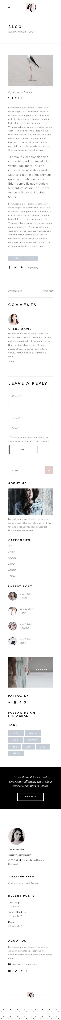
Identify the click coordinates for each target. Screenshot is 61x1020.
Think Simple (14, 902)
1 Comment (32, 267)
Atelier (15, 258)
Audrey (12, 32)
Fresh (16, 739)
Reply (11, 361)
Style (42, 746)
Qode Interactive (24, 860)
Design (11, 563)
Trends (30, 258)
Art (10, 545)
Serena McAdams (17, 912)
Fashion (22, 32)
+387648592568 (16, 849)
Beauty (12, 551)
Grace (23, 612)
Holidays (24, 627)
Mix (15, 746)
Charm (32, 733)
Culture (12, 557)
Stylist (23, 642)
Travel (11, 575)
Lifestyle (32, 739)
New (28, 746)
